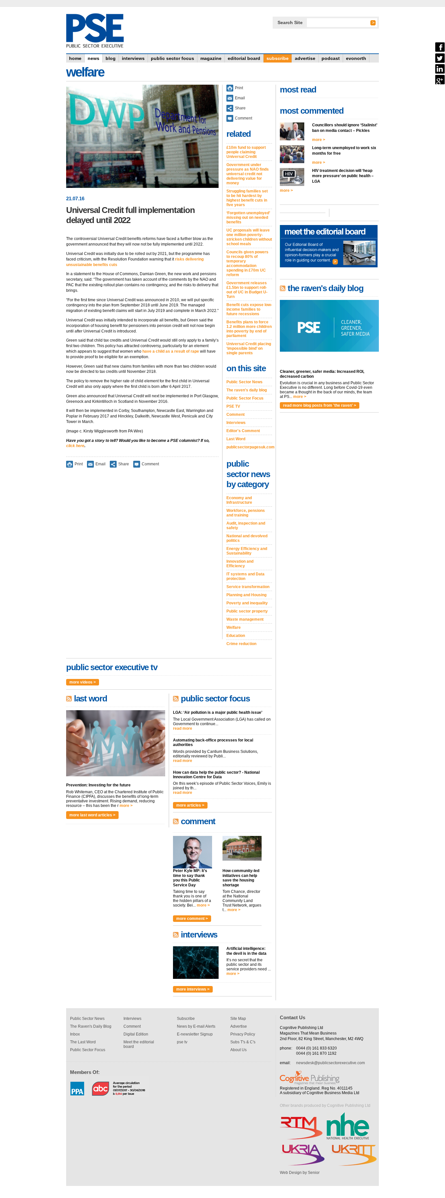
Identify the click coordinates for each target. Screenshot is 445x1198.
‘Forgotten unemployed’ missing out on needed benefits (248, 217)
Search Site (290, 22)
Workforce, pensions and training (245, 512)
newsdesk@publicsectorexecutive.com (330, 1063)
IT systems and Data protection (245, 576)
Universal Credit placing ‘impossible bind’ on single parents (248, 348)
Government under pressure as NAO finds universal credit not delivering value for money (247, 173)
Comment (150, 464)
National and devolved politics (246, 538)
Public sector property (247, 611)
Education (235, 635)
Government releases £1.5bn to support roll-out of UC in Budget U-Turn (246, 290)
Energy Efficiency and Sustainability (246, 551)
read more (182, 728)
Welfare (233, 627)
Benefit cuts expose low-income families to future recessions (249, 309)
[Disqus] (142, 557)
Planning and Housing (246, 595)
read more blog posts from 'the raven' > (319, 405)
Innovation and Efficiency (239, 563)
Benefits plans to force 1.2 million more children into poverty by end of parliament (249, 329)
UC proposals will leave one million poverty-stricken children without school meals (249, 237)
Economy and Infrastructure (239, 500)
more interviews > (192, 989)
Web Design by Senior (300, 1172)
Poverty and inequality (247, 603)
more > (126, 805)
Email (100, 464)
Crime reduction (241, 643)
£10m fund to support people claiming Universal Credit (246, 152)
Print (79, 464)
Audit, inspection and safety (245, 525)
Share (123, 464)
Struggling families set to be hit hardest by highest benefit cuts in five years (247, 198)
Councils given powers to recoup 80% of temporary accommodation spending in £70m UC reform (247, 263)
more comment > (192, 918)
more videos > (82, 682)
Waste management (245, 619)
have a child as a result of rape (170, 351)
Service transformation (247, 587)
